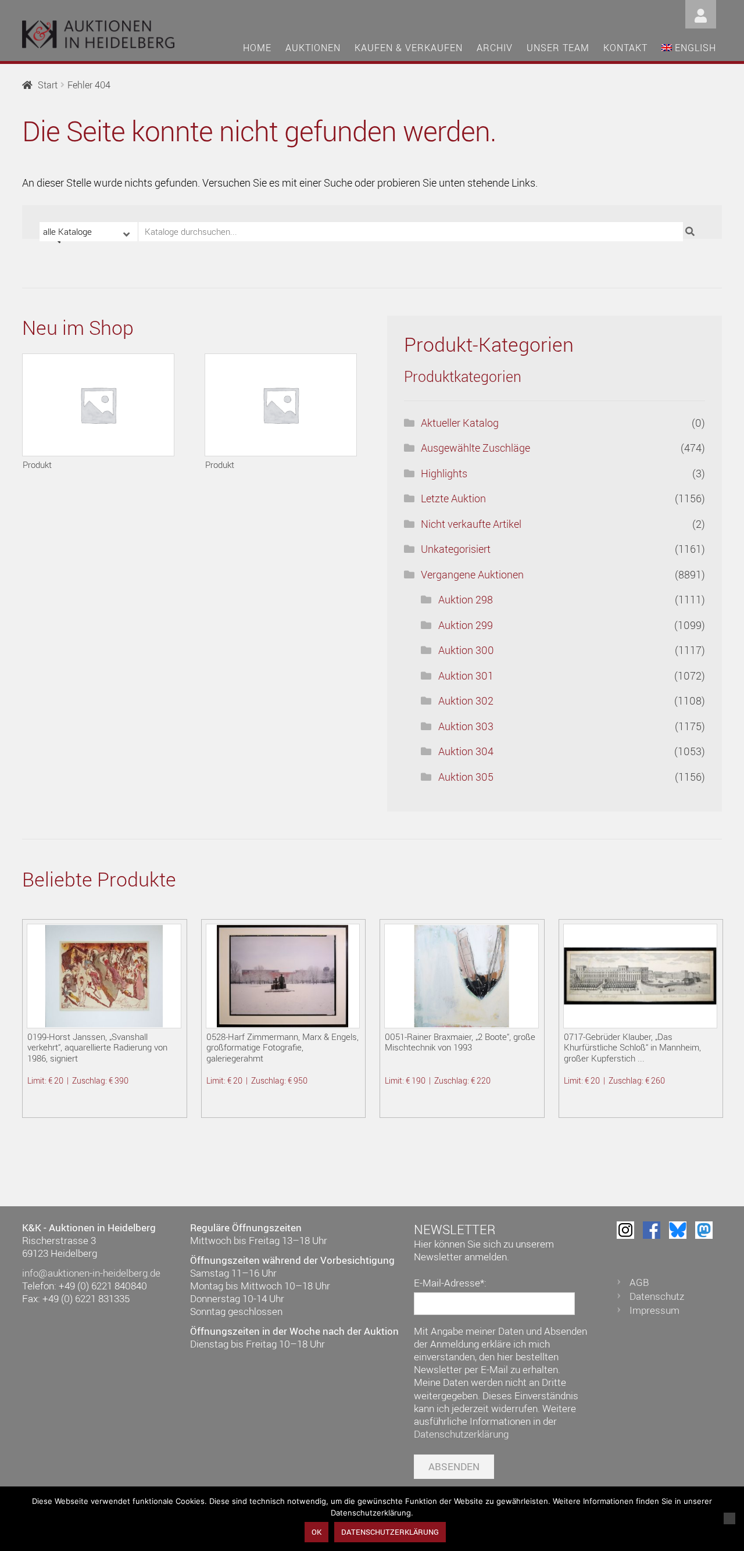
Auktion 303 (465, 726)
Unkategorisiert (456, 549)
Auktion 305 (465, 777)
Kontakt (625, 47)
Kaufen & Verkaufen (409, 47)
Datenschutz (656, 1296)
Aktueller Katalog (460, 423)
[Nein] (729, 1518)
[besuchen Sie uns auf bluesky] (677, 1230)
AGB (639, 1282)
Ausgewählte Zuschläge (475, 448)
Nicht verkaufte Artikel (471, 524)
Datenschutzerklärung (461, 1434)
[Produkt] (98, 404)
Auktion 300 (466, 650)
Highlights (444, 473)
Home (257, 47)
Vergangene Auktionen (472, 574)
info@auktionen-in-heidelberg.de (91, 1273)
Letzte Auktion (453, 498)
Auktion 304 (465, 751)
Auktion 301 (465, 675)
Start (48, 84)
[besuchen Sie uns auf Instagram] (625, 1230)
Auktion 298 (465, 599)
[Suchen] (691, 231)
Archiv (495, 47)
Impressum (654, 1310)
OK (316, 1532)
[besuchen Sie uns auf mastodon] (704, 1230)
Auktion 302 (465, 700)
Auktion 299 (465, 625)
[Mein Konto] (700, 13)
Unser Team (558, 47)
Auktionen (313, 47)
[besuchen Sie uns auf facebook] (651, 1230)
